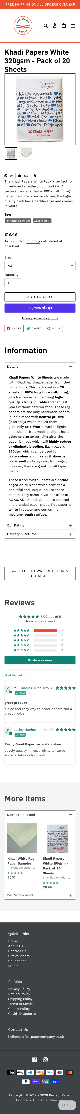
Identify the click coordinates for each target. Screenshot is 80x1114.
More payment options (40, 318)
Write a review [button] (40, 660)
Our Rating (15, 525)
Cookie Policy (19, 1009)
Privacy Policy (19, 989)
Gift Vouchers (19, 956)
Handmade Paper (18, 220)
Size (8, 258)
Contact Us (17, 951)
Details (12, 366)
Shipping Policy (20, 999)
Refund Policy (19, 994)
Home (13, 941)
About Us (15, 946)
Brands (13, 966)
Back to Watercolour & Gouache (43, 573)
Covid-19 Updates (22, 1014)
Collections (17, 961)
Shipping (33, 241)
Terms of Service (21, 1004)
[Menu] (72, 25)
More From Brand (21, 815)
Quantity (11, 275)
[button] (22, 630)
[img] (65, 688)
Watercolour (42, 220)
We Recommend (20, 895)
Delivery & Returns (22, 534)
